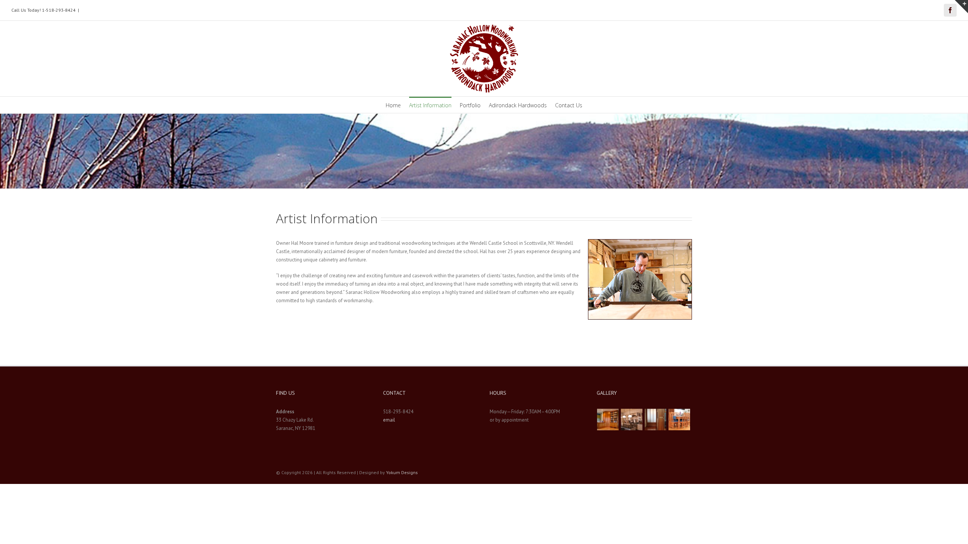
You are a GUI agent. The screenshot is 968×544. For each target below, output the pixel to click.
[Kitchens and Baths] (632, 419)
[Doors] (655, 419)
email (389, 420)
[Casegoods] (608, 419)
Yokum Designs (402, 472)
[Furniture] (679, 419)
